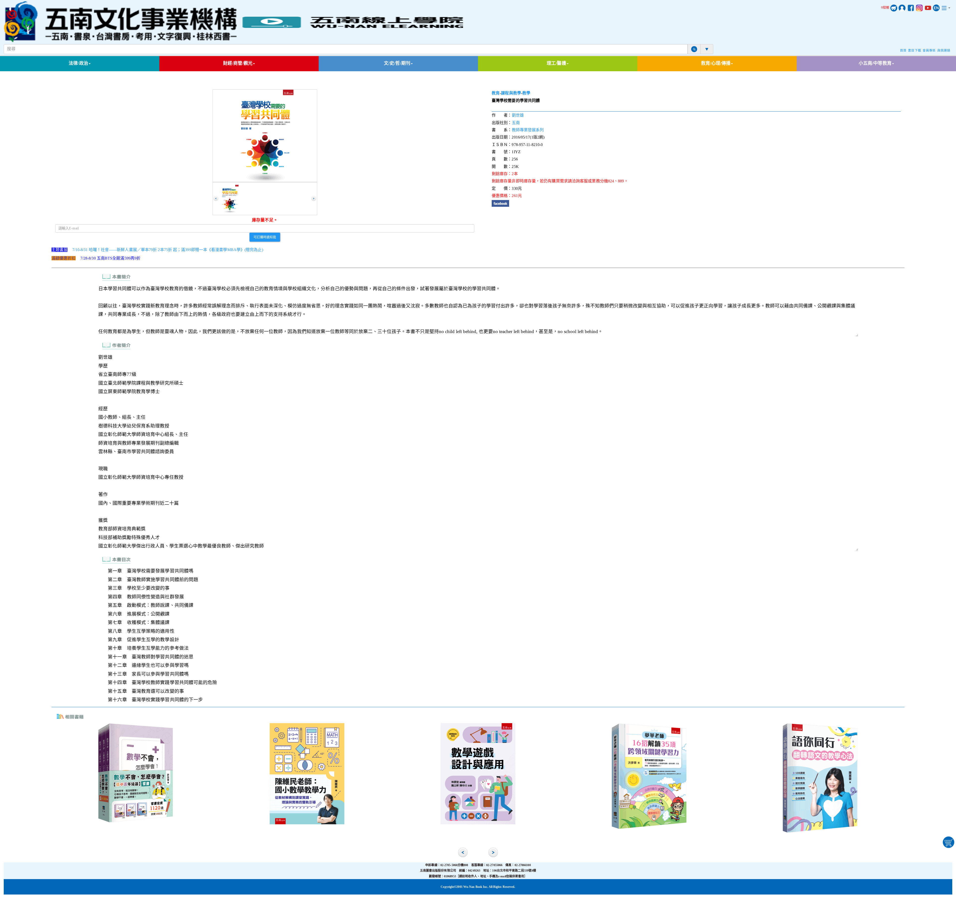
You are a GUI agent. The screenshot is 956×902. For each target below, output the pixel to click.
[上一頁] (215, 198)
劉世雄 (518, 115)
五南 (516, 123)
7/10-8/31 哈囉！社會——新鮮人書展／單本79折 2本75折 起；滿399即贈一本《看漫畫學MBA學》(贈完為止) (167, 250)
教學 (526, 93)
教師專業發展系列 (528, 130)
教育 (496, 93)
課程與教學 (511, 93)
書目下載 (914, 50)
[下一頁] (313, 198)
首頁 (903, 50)
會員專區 (929, 50)
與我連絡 (943, 50)
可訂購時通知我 (264, 237)
